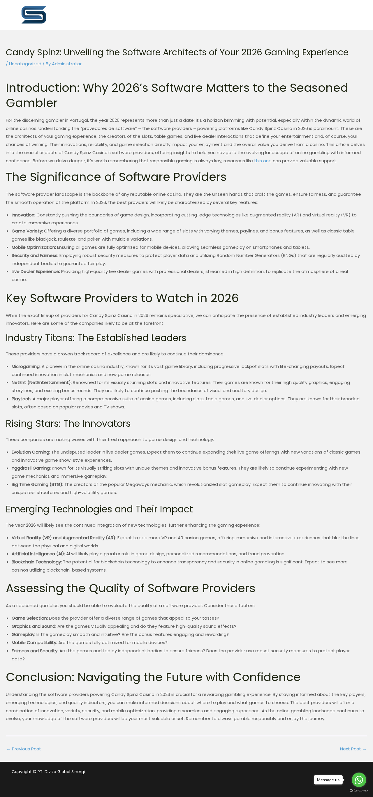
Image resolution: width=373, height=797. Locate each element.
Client (297, 14)
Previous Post (23, 749)
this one (263, 161)
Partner (262, 14)
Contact (332, 14)
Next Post (353, 749)
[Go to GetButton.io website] (359, 791)
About (191, 14)
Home (159, 14)
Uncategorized (25, 64)
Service (225, 14)
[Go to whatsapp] (359, 780)
